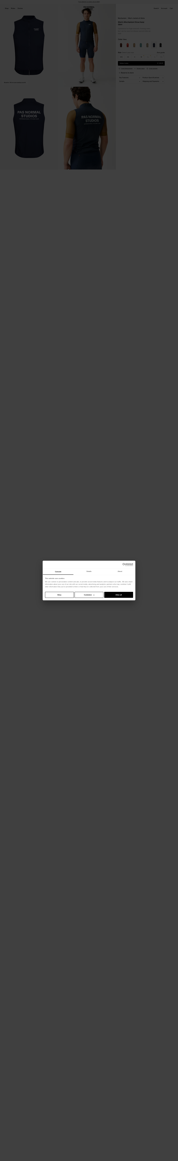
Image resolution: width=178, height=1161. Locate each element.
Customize (88, 595)
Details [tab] (89, 571)
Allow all (118, 595)
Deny (59, 595)
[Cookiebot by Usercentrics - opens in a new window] (124, 564)
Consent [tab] (58, 572)
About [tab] (120, 571)
